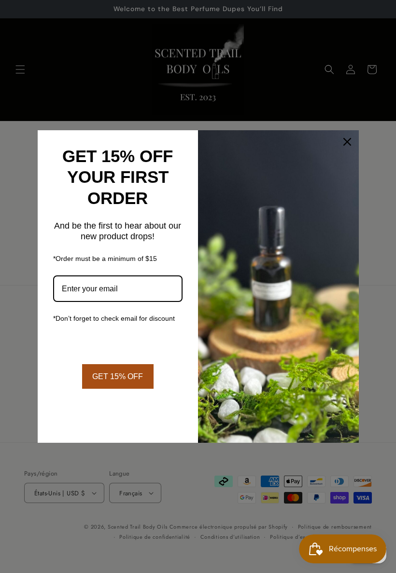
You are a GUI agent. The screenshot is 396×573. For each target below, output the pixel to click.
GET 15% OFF (117, 376)
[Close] (347, 141)
